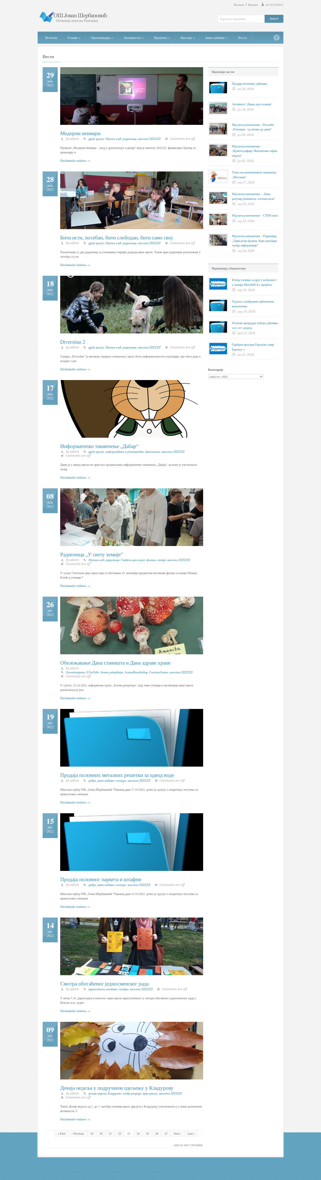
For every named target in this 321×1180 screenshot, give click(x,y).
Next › (177, 1133)
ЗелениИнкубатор (136, 672)
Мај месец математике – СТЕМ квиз (255, 215)
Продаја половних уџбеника (249, 83)
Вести (242, 37)
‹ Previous (78, 1133)
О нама (74, 37)
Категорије (215, 370)
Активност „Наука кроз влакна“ (252, 104)
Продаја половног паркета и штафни (100, 879)
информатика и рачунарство (125, 451)
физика (151, 560)
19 (91, 1133)
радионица (129, 139)
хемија (161, 560)
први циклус (150, 1093)
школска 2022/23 (173, 451)
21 (110, 1133)
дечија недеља (97, 1093)
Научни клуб (113, 139)
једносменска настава (103, 989)
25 (147, 1133)
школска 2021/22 (149, 139)
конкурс (121, 780)
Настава (188, 37)
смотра (123, 989)
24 (138, 1133)
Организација (102, 37)
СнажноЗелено (158, 672)
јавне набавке (106, 780)
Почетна (239, 4)
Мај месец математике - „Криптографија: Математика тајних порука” (254, 150)
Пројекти (162, 37)
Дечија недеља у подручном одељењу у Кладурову (117, 1087)
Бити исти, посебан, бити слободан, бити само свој (116, 237)
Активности (133, 37)
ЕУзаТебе (93, 672)
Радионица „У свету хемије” (91, 554)
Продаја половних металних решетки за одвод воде (117, 774)
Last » (191, 1133)
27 (166, 1133)
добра (92, 780)
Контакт (253, 4)
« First (61, 1133)
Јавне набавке (216, 37)
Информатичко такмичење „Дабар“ (99, 445)
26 (156, 1133)
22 (119, 1133)
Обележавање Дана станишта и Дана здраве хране (115, 662)
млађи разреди (132, 1093)
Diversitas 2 (72, 341)
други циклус (96, 139)
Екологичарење (75, 672)
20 (101, 1133)
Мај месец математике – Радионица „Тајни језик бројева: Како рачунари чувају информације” (254, 240)
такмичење (152, 451)
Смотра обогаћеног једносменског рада (104, 983)
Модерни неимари (80, 133)
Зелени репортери (111, 672)
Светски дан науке (133, 560)
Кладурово (114, 1093)
